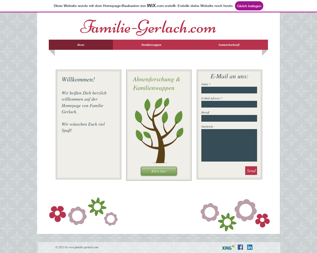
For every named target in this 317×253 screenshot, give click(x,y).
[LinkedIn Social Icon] (249, 247)
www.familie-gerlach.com (83, 247)
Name (204, 84)
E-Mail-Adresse (210, 98)
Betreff (205, 112)
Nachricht (207, 126)
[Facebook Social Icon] (240, 247)
